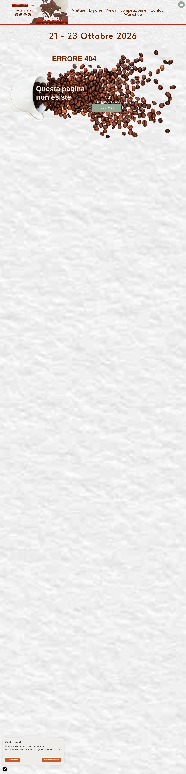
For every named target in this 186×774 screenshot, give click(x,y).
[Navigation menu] (181, 5)
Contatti (158, 10)
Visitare (78, 10)
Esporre (95, 10)
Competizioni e (133, 10)
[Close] (5, 769)
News (111, 10)
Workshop (133, 14)
